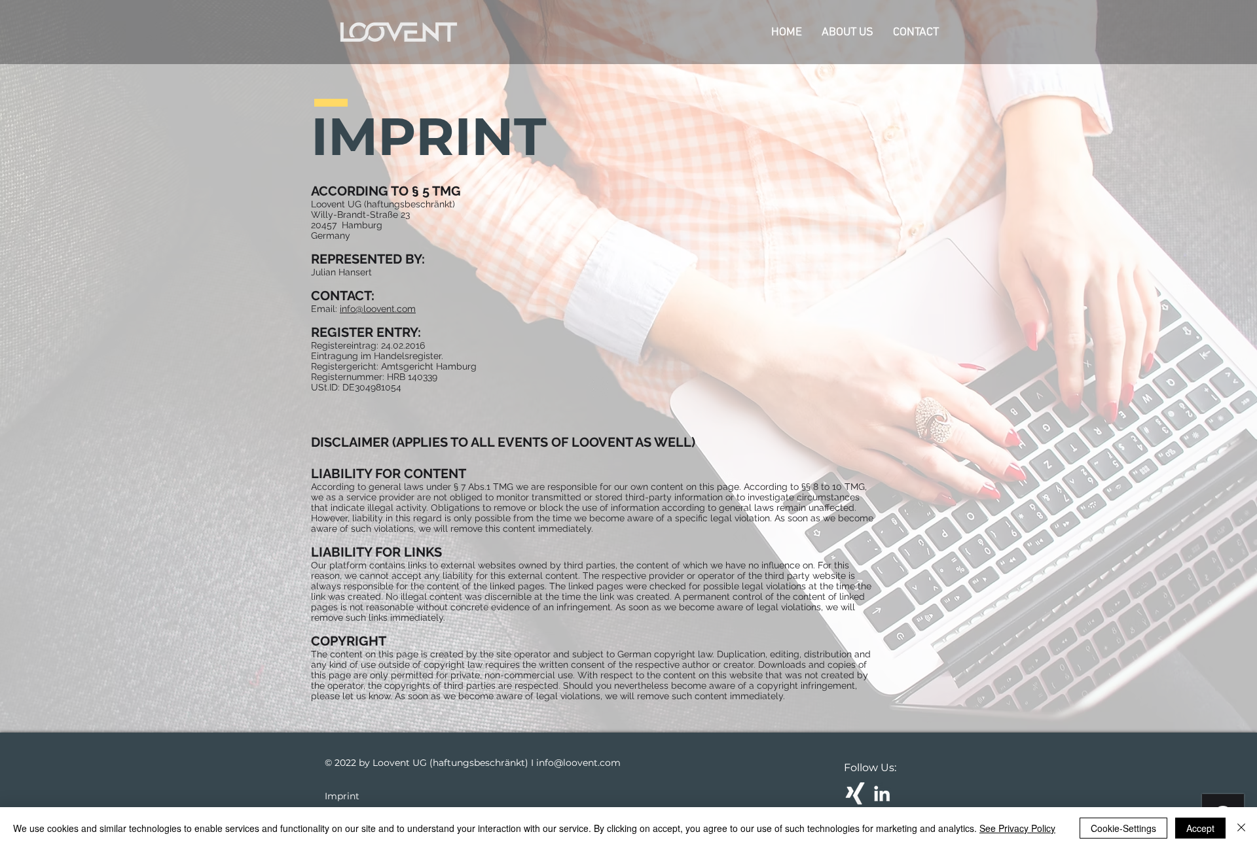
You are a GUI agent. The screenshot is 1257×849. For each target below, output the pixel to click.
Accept (1200, 828)
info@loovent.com (378, 308)
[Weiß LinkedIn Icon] (882, 793)
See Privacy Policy (1017, 828)
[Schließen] (1241, 828)
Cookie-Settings (1123, 828)
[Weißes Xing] (855, 793)
